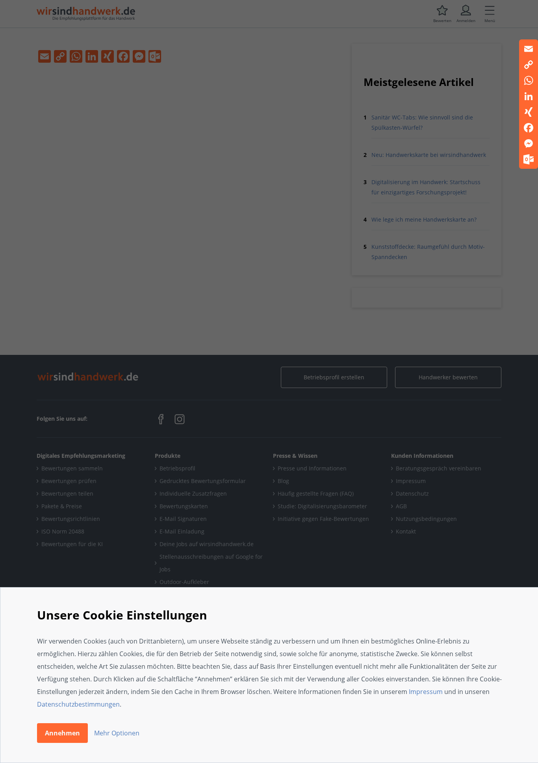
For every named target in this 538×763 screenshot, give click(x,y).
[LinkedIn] (528, 96)
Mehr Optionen (116, 733)
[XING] (528, 112)
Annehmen (62, 733)
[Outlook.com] (528, 159)
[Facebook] (528, 128)
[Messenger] (528, 143)
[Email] (528, 49)
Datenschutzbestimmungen (78, 704)
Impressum (426, 691)
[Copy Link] (528, 65)
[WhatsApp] (528, 80)
